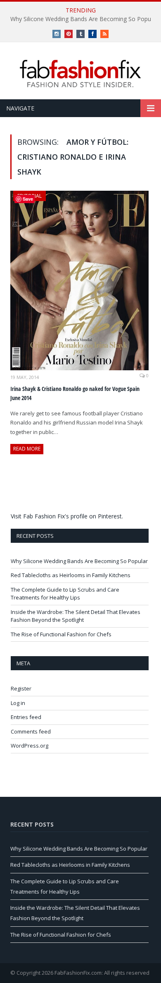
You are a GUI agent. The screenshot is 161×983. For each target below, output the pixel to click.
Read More (26, 448)
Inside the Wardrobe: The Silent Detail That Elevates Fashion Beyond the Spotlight (75, 616)
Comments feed (31, 731)
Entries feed (26, 717)
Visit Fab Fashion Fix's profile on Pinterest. (67, 516)
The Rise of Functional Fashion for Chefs (61, 634)
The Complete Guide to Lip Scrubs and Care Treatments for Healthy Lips (65, 594)
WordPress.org (29, 745)
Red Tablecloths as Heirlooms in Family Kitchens (70, 575)
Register (21, 688)
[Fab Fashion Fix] (80, 74)
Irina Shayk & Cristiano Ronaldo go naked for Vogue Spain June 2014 (75, 393)
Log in (18, 703)
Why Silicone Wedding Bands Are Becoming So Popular (79, 561)
